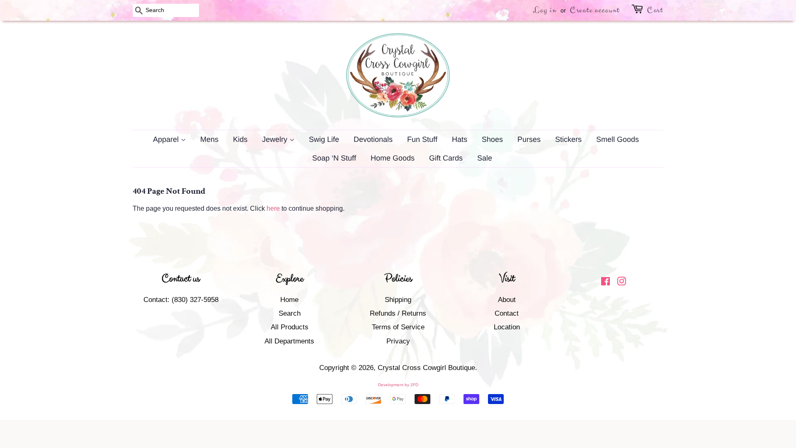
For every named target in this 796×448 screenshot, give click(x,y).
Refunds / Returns (398, 313)
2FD (414, 384)
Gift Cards (446, 158)
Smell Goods (617, 139)
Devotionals (373, 139)
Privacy (398, 341)
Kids (240, 139)
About (507, 300)
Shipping (398, 300)
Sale (484, 158)
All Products (289, 327)
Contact (507, 313)
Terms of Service (398, 327)
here (273, 208)
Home (289, 300)
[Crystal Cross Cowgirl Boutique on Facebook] (605, 283)
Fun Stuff (422, 139)
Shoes (492, 139)
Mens (209, 139)
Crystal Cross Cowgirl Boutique (426, 368)
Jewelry (275, 139)
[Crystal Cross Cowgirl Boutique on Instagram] (621, 283)
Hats (459, 139)
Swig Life (324, 139)
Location (507, 327)
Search (290, 313)
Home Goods (393, 158)
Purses (529, 139)
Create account (595, 10)
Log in (544, 10)
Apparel (167, 139)
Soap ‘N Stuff (334, 158)
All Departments (289, 341)
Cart (655, 10)
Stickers (568, 139)
